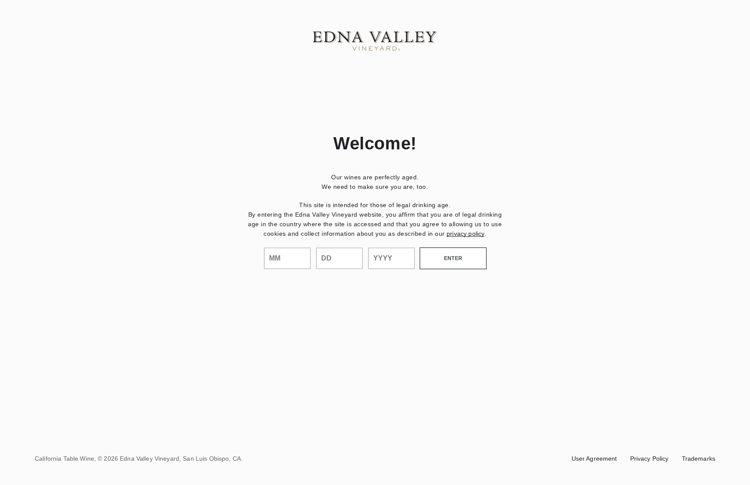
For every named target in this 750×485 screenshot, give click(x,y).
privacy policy (465, 233)
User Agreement (594, 458)
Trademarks (698, 458)
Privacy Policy (649, 458)
